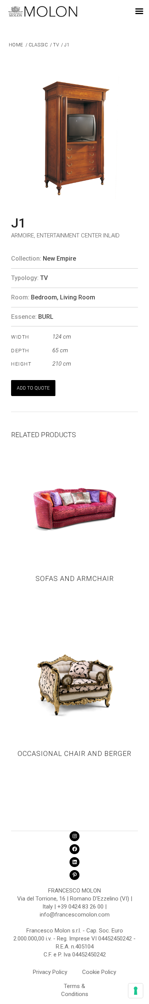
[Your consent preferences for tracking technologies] (135, 990)
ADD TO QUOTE (33, 388)
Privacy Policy (50, 972)
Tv (44, 278)
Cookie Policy (99, 972)
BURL (45, 316)
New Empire (59, 258)
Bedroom (44, 297)
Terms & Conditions (74, 987)
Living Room (77, 297)
